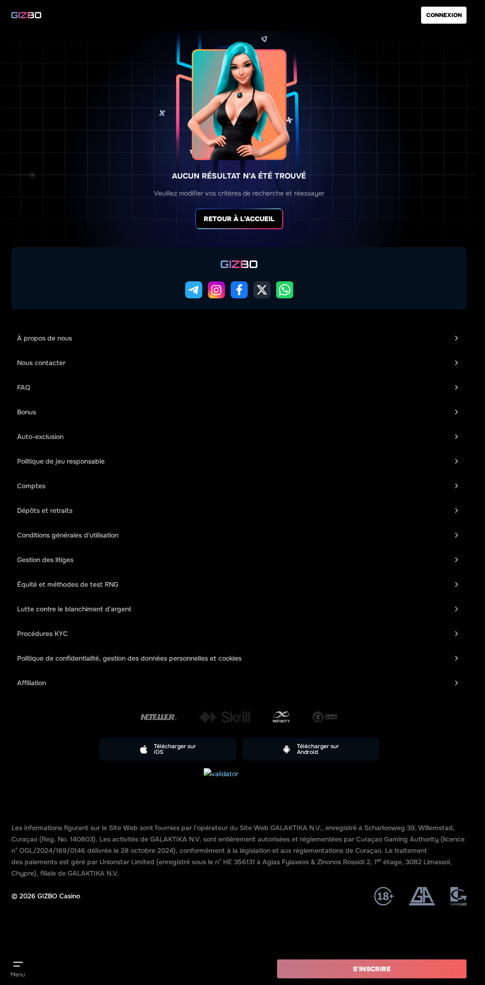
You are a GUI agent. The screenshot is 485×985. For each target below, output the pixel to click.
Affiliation (31, 683)
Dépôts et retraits (44, 510)
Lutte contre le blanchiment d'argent (74, 609)
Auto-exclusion (40, 436)
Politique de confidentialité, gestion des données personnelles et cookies (129, 658)
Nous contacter (41, 362)
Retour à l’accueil (239, 219)
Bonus (26, 412)
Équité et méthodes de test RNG (67, 584)
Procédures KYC (42, 633)
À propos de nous (44, 338)
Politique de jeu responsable (61, 461)
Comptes (31, 486)
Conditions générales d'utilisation (67, 535)
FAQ (23, 387)
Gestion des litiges (45, 559)
